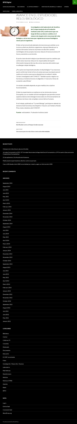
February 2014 (7, 247)
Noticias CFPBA (7, 381)
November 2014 (7, 217)
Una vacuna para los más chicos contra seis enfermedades (33, 130)
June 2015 (6, 193)
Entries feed (6, 406)
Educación (6, 354)
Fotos (4, 360)
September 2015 (7, 183)
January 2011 (7, 321)
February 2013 (7, 287)
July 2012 (5, 311)
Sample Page (6, 11)
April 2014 (6, 240)
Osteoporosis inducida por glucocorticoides (15, 149)
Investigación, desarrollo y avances (52, 6)
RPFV (4, 391)
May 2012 (6, 318)
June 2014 (6, 233)
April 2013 (6, 281)
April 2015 (6, 200)
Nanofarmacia (7, 374)
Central (5, 337)
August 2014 (6, 227)
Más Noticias (6, 370)
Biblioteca (6, 333)
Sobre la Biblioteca (17, 11)
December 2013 (7, 254)
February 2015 (7, 207)
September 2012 (7, 304)
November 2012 (7, 297)
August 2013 (6, 267)
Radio (4, 387)
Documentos (21, 6)
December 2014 (7, 213)
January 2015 (7, 210)
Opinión (66, 6)
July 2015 (5, 190)
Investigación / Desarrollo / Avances (13, 364)
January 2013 (7, 291)
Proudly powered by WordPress (10, 421)
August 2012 (6, 308)
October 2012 (7, 301)
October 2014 (7, 220)
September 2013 (7, 264)
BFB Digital (7, 2)
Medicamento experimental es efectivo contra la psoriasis (19, 161)
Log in (4, 403)
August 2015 (6, 186)
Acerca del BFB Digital (9, 6)
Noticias (5, 377)
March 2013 (6, 284)
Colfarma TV (6, 340)
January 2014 (7, 250)
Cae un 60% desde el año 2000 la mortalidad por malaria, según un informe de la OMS (27, 164)
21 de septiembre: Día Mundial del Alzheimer (16, 157)
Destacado (6, 347)
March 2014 (6, 244)
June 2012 (6, 314)
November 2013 (7, 257)
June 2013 (6, 274)
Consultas (6, 343)
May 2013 (6, 277)
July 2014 (5, 230)
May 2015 (6, 196)
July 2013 (5, 271)
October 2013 (7, 260)
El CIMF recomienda (32, 6)
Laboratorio (6, 367)
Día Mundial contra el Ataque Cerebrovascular (29, 124)
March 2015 (6, 203)
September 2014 (7, 223)
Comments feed (7, 410)
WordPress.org (7, 413)
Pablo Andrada (35, 22)
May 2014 (6, 237)
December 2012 (7, 294)
